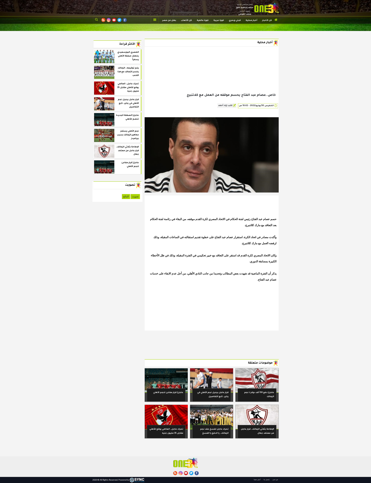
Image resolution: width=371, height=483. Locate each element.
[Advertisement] (212, 74)
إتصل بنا (266, 480)
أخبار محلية (251, 20)
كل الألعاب (186, 20)
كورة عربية (218, 20)
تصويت (135, 196)
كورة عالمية (203, 20)
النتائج (126, 196)
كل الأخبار (267, 20)
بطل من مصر (169, 20)
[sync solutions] (137, 480)
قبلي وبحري (235, 20)
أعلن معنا (257, 480)
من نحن (275, 480)
